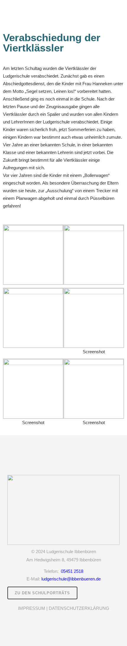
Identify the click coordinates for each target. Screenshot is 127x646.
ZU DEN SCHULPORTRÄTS (42, 593)
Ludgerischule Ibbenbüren (71, 551)
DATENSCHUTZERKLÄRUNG (79, 608)
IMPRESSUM (31, 608)
